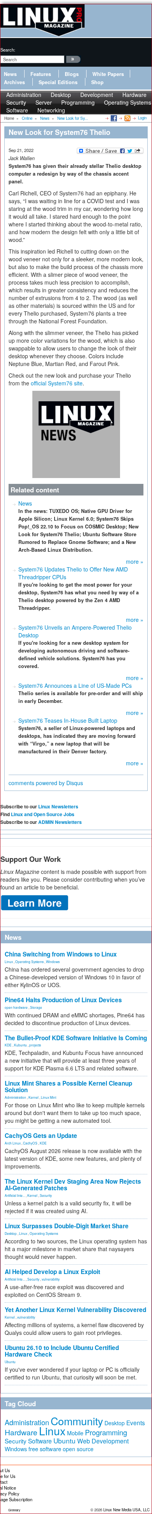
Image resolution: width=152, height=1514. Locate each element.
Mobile (75, 1433)
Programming (78, 102)
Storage (36, 1007)
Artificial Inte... (15, 1195)
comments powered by (46, 783)
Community (77, 1420)
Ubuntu (10, 1361)
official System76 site (57, 383)
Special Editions (58, 82)
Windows (53, 961)
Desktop (11, 1233)
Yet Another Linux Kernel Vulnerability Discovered (75, 1309)
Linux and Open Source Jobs (42, 814)
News (10, 74)
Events (135, 1422)
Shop (97, 82)
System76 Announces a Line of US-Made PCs (75, 685)
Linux (9, 961)
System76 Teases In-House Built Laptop (67, 720)
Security (46, 1195)
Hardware (21, 1432)
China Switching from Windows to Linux (61, 954)
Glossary (14, 1510)
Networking (51, 110)
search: (7, 50)
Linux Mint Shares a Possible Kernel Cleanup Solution (68, 1086)
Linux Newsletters (58, 806)
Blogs (72, 74)
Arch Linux (13, 1143)
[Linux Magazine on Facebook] (113, 118)
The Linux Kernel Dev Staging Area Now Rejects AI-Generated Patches (73, 1184)
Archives (14, 82)
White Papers (108, 74)
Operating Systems (127, 102)
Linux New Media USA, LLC (126, 1509)
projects (35, 1045)
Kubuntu (20, 1045)
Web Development (103, 1440)
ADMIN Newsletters (60, 821)
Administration (15, 1097)
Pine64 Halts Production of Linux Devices (63, 1000)
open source (78, 1449)
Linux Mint (48, 1097)
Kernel (33, 1097)
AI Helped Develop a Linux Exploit (52, 1271)
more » (134, 561)
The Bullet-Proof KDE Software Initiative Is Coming (76, 1038)
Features (40, 74)
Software (17, 110)
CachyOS (30, 1143)
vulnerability (51, 1279)
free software (44, 1449)
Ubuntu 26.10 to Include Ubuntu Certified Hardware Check (62, 1351)
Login (142, 118)
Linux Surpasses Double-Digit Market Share (67, 1226)
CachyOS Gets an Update (41, 1135)
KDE (8, 1045)
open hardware (16, 1007)
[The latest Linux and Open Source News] (127, 118)
